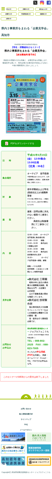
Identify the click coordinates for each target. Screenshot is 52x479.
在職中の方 (8, 14)
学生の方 (8, 9)
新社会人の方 (43, 9)
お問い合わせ (26, 409)
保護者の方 (43, 14)
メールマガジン (26, 430)
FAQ (26, 425)
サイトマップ (26, 419)
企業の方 (8, 18)
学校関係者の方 (26, 14)
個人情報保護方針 (26, 414)
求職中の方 (26, 9)
